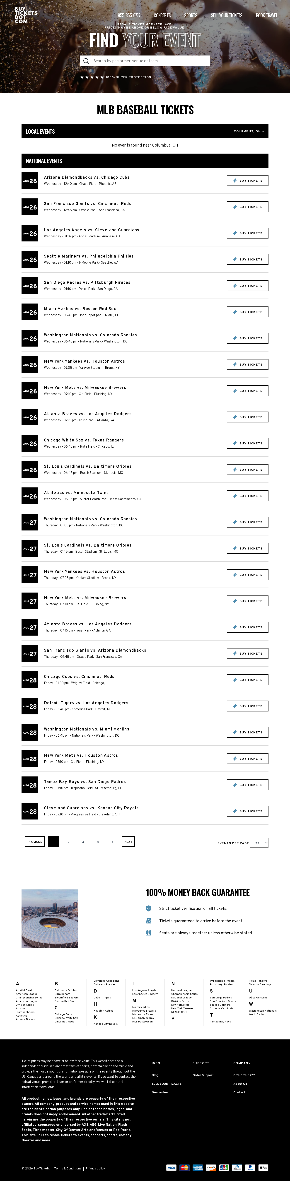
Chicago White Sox (66, 1018)
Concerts (162, 15)
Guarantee (160, 1092)
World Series (256, 1014)
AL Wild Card (24, 990)
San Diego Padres (221, 998)
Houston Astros (103, 1011)
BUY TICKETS (250, 181)
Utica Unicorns (258, 998)
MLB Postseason (142, 1022)
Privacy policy (95, 1169)
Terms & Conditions (67, 1169)
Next (128, 842)
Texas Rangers (258, 981)
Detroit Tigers (102, 998)
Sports (190, 15)
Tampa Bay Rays (220, 1022)
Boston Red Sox (64, 1001)
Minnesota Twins (142, 1014)
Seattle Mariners (220, 1005)
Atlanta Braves (25, 1019)
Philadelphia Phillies (222, 981)
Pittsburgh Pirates (221, 984)
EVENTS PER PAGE (234, 843)
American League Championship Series (29, 996)
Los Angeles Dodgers (145, 994)
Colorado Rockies (104, 984)
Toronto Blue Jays (260, 984)
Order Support (203, 1075)
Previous (35, 842)
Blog (155, 1075)
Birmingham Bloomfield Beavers (67, 996)
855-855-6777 (129, 15)
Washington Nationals (263, 1011)
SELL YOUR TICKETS (166, 1084)
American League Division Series (26, 1003)
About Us (240, 1084)
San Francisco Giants (223, 1001)
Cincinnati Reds (64, 1022)
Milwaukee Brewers (144, 1011)
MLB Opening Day (143, 1018)
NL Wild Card (179, 1012)
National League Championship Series (184, 992)
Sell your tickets (226, 15)
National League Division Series (181, 999)
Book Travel (267, 15)
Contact (239, 1092)
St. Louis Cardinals (221, 1008)
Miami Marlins (141, 1007)
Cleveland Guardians (106, 981)
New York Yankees (182, 1008)
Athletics (21, 1016)
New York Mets (180, 1005)
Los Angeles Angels (144, 990)
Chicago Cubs (63, 1014)
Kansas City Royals (106, 1024)
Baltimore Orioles (66, 990)
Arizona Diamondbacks (25, 1010)
